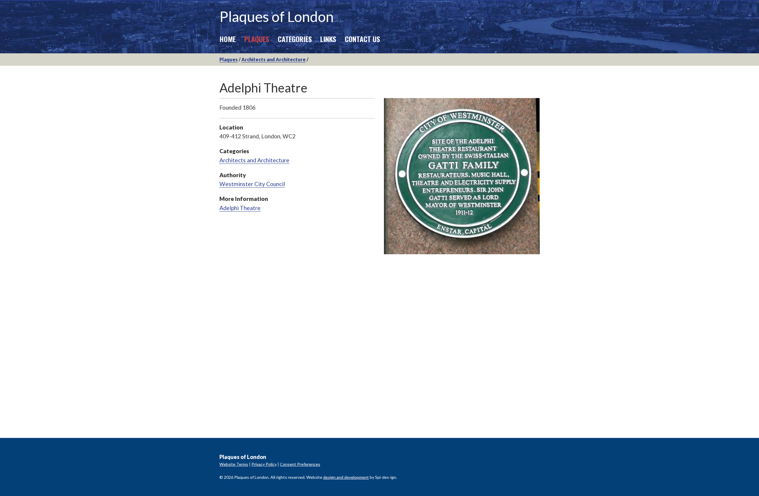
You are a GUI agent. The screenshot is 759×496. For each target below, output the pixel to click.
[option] (462, 176)
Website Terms (233, 464)
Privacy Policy (264, 464)
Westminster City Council (252, 183)
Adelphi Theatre (240, 207)
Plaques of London (276, 16)
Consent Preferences (300, 464)
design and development (346, 477)
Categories (295, 38)
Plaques (256, 38)
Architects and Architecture (273, 59)
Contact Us (362, 38)
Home (227, 38)
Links (328, 38)
